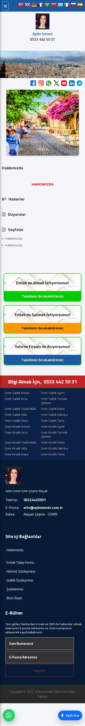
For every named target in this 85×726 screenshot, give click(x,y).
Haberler (17, 199)
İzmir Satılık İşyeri (53, 393)
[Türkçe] (21, 6)
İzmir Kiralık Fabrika (54, 448)
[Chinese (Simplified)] (53, 6)
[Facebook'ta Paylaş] (33, 83)
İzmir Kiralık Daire (53, 442)
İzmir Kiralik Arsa (16, 432)
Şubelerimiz (15, 589)
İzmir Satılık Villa (16, 415)
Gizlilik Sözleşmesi (20, 580)
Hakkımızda (13, 238)
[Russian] (73, 6)
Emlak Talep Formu (20, 562)
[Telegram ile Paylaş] (79, 83)
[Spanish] (80, 6)
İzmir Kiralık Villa (16, 448)
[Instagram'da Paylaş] (40, 83)
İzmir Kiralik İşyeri (53, 426)
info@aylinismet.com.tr (43, 507)
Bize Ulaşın (14, 598)
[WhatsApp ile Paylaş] (48, 83)
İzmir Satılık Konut (17, 393)
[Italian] (67, 6)
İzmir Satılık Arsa (16, 399)
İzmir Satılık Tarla (52, 421)
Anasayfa (8, 58)
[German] (34, 6)
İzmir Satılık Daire (53, 409)
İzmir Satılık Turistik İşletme (54, 401)
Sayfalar (16, 229)
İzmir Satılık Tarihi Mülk (20, 409)
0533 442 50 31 (42, 39)
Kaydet (40, 671)
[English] (27, 6)
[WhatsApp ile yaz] (9, 715)
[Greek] (60, 6)
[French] (40, 6)
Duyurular (17, 214)
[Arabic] (47, 6)
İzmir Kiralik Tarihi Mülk (20, 442)
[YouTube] (64, 83)
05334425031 (35, 500)
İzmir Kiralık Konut (17, 426)
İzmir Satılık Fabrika (54, 415)
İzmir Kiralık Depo (17, 454)
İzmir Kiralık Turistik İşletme (54, 434)
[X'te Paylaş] (56, 83)
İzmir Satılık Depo (17, 421)
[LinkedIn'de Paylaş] (71, 83)
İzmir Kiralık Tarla (53, 454)
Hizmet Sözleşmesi (21, 571)
